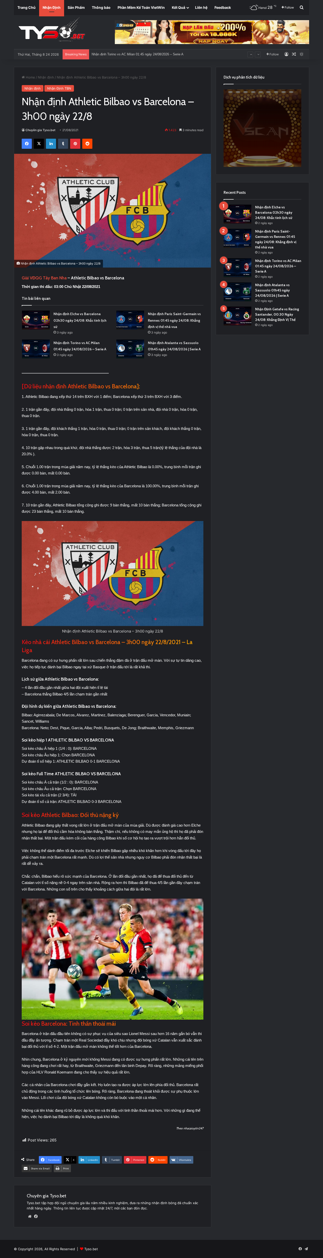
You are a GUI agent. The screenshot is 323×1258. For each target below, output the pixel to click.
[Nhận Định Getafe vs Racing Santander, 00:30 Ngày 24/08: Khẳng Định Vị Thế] (237, 316)
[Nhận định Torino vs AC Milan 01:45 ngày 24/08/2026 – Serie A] (36, 349)
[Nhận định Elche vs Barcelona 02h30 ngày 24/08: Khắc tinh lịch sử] (36, 320)
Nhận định (46, 77)
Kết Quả (178, 7)
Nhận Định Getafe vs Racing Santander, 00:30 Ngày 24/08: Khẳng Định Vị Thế (277, 314)
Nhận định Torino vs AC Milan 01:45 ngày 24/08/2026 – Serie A (278, 266)
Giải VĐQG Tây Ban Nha (45, 277)
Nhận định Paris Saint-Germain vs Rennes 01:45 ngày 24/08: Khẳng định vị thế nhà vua (174, 320)
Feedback (222, 7)
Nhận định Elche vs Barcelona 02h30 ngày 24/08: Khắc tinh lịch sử (79, 320)
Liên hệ (201, 7)
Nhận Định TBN (59, 88)
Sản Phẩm (76, 7)
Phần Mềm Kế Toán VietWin (141, 7)
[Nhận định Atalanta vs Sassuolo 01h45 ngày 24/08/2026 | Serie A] (130, 349)
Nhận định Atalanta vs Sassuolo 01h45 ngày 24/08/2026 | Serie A (139, 54)
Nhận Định (52, 7)
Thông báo (101, 7)
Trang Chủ (26, 7)
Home (30, 77)
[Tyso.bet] (52, 30)
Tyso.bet (91, 1249)
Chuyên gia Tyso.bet (40, 130)
